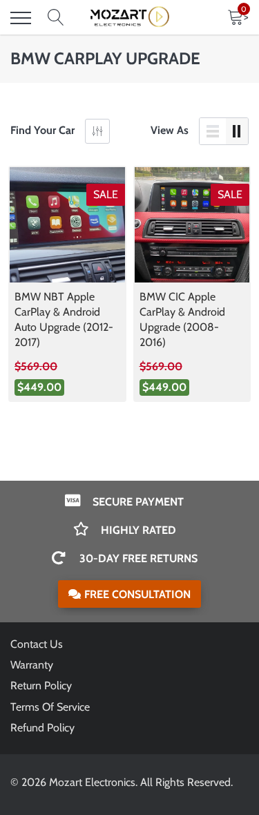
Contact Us (36, 644)
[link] (67, 224)
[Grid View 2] (237, 131)
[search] (56, 18)
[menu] (20, 18)
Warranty (31, 664)
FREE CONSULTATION (137, 594)
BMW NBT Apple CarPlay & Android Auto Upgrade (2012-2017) (64, 319)
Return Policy (41, 685)
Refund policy (42, 727)
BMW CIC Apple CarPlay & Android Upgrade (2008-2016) (182, 319)
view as (170, 130)
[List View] (213, 131)
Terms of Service (50, 706)
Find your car (42, 130)
